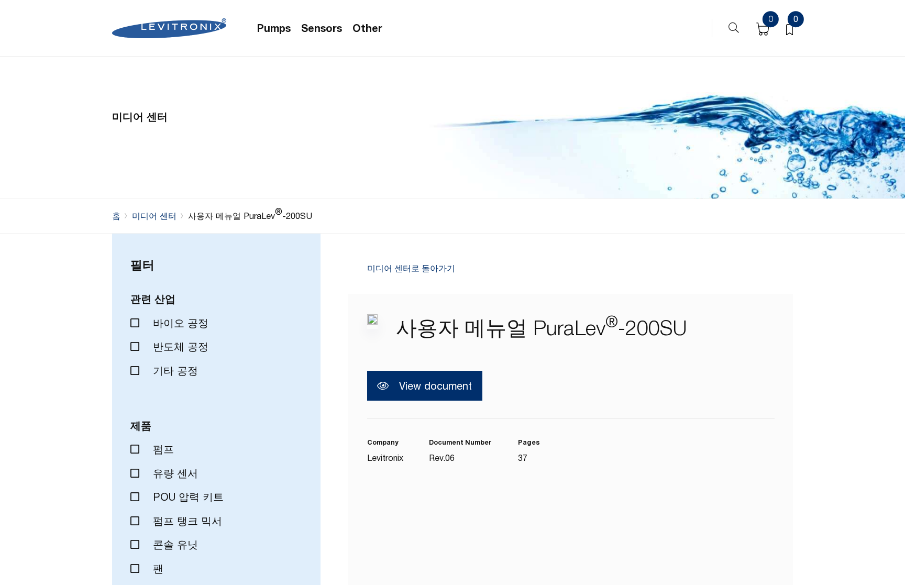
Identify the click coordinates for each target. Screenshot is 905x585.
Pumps (274, 28)
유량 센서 (174, 473)
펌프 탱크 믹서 (186, 521)
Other (367, 28)
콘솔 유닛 (174, 544)
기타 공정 (174, 371)
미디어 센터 (154, 215)
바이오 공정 (179, 323)
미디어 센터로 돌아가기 (411, 268)
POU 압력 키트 (187, 497)
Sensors (321, 28)
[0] (789, 28)
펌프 (162, 449)
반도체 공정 (179, 346)
